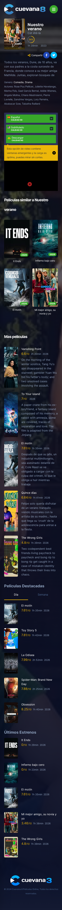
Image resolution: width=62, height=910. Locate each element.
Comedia (19, 82)
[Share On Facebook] (46, 55)
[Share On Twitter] (53, 55)
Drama (28, 82)
